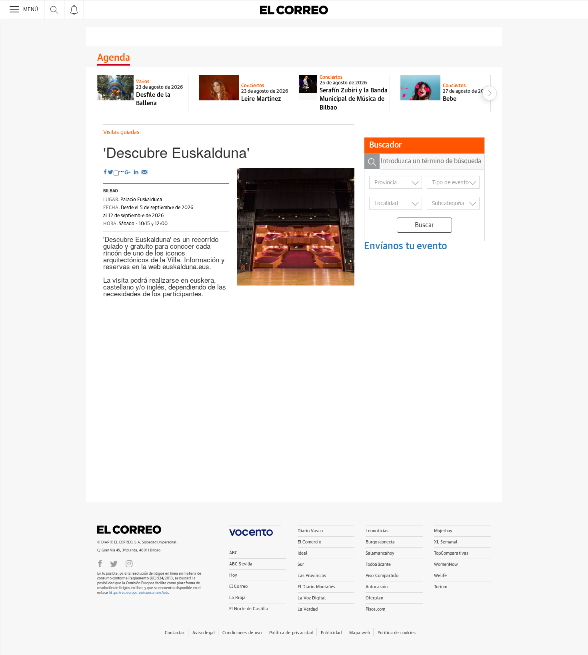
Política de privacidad (291, 633)
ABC (233, 553)
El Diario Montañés (317, 587)
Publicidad (331, 633)
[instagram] (129, 563)
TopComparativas (451, 553)
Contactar (175, 633)
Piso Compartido (382, 575)
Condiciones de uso (242, 633)
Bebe (449, 99)
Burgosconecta (380, 542)
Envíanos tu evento (405, 246)
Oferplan (374, 598)
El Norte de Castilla (248, 609)
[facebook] (100, 563)
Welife (440, 575)
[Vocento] (255, 530)
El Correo (129, 529)
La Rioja (237, 597)
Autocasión (377, 587)
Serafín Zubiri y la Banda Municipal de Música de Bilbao (354, 99)
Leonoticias (377, 531)
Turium (441, 587)
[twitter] (113, 563)
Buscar (424, 225)
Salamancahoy (380, 553)
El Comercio (309, 542)
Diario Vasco (310, 531)
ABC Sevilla (240, 564)
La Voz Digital (312, 598)
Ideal (303, 553)
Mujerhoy (443, 531)
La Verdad (308, 609)
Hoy (233, 575)
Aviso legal (203, 633)
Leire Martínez (261, 99)
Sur (301, 564)
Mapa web (359, 633)
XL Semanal (446, 542)
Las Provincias (312, 575)
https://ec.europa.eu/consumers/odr (138, 593)
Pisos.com (375, 609)
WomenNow (446, 564)
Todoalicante (378, 564)
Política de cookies (397, 633)
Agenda (113, 58)
